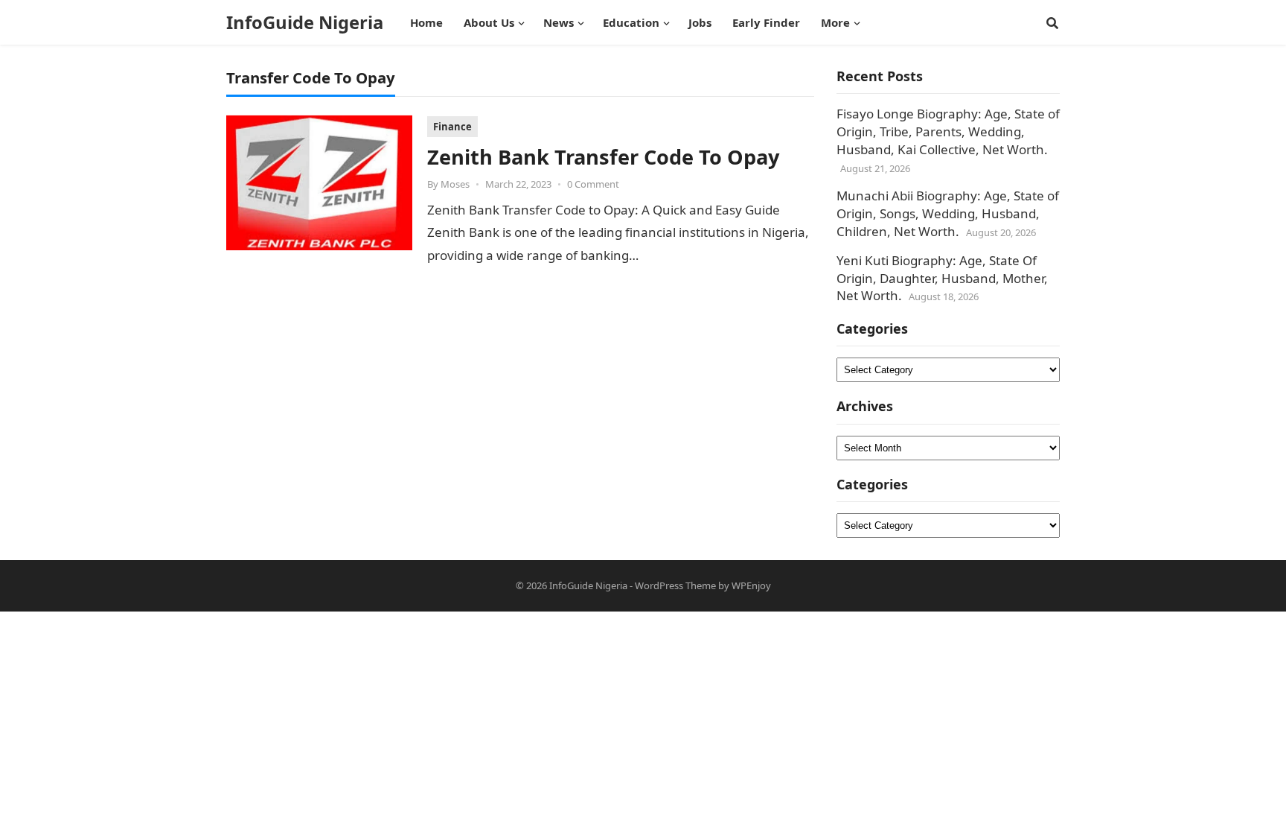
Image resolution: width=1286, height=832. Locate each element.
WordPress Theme (675, 585)
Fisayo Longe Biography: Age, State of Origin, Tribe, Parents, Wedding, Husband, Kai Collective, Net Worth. (948, 131)
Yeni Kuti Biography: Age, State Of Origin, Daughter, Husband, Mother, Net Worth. (942, 278)
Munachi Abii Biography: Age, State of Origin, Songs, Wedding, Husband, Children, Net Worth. (947, 213)
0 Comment (593, 184)
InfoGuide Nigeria (304, 22)
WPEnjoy (751, 585)
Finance (452, 126)
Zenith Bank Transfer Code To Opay (603, 157)
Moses (455, 184)
